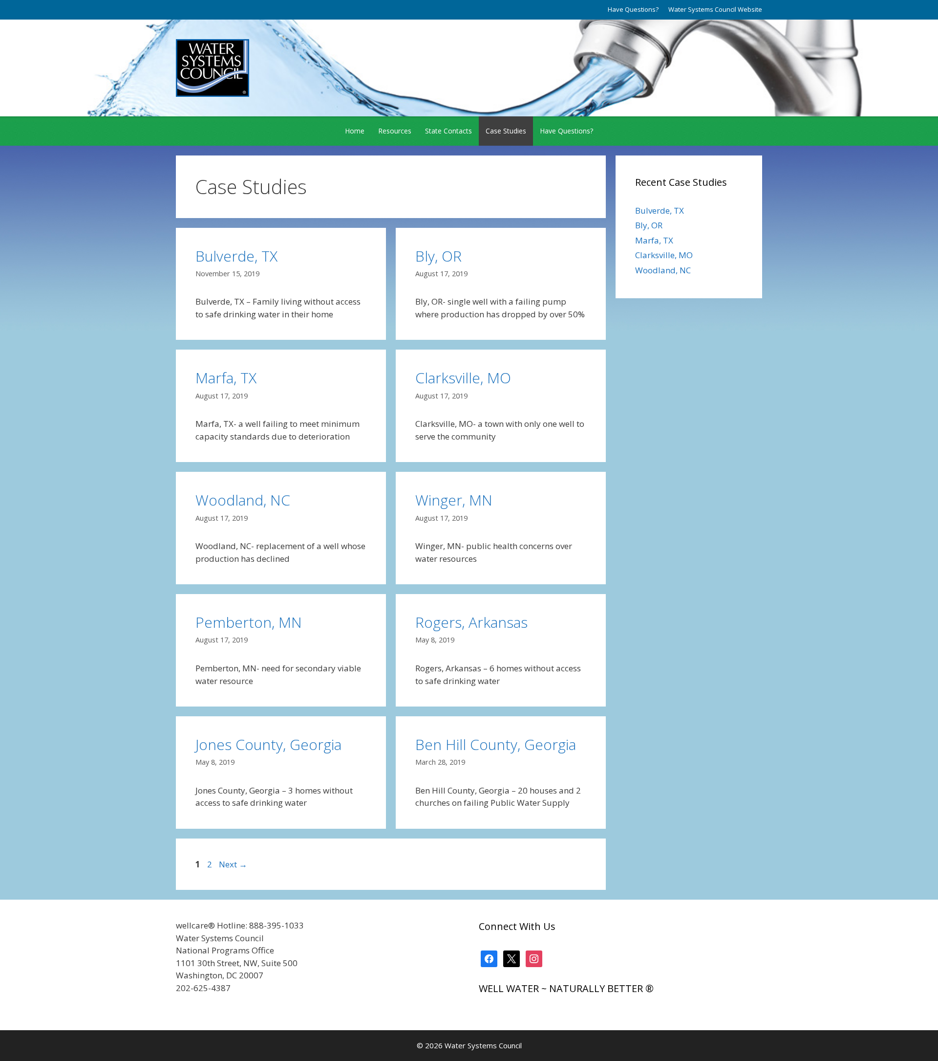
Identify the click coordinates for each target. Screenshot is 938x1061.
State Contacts (448, 130)
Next (233, 864)
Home (354, 130)
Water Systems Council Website (715, 9)
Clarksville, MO (463, 378)
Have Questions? (633, 9)
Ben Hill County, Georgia (495, 744)
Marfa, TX (225, 378)
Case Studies (506, 130)
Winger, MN (453, 500)
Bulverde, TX (236, 256)
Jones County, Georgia (268, 744)
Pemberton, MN (248, 622)
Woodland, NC (242, 500)
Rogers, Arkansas (471, 622)
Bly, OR (438, 256)
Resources (394, 130)
